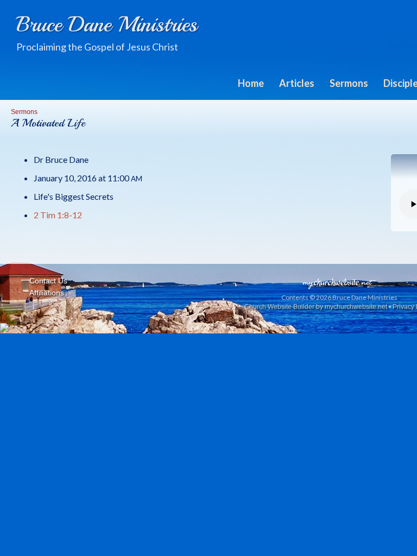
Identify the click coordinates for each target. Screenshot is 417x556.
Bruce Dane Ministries (106, 24)
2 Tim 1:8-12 (58, 215)
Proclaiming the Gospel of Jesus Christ (97, 47)
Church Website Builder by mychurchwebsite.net (315, 307)
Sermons (349, 83)
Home (251, 83)
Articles (296, 83)
